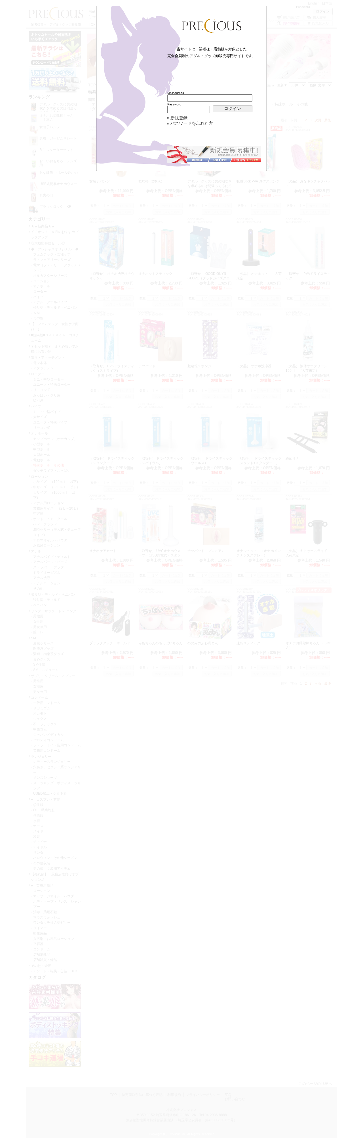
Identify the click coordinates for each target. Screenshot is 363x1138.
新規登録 (178, 118)
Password (174, 104)
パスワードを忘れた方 (191, 123)
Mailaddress (175, 93)
